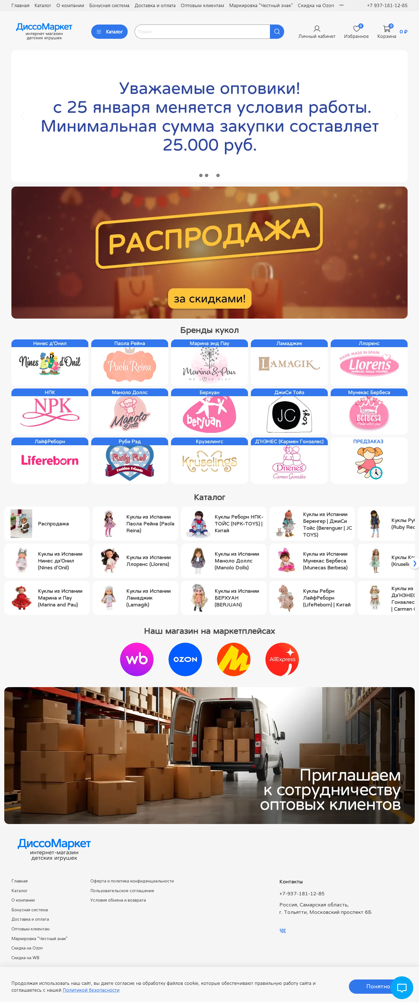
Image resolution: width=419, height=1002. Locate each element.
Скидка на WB (25, 957)
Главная (20, 5)
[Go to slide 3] (212, 175)
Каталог (42, 5)
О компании (70, 5)
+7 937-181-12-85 (387, 5)
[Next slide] (396, 116)
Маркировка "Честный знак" (261, 5)
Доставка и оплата (155, 5)
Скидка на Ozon (316, 5)
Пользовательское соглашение (122, 890)
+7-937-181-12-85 (302, 893)
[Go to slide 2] (206, 175)
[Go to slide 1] (201, 175)
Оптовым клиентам (202, 5)
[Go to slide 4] (218, 175)
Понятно (378, 986)
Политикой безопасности (91, 990)
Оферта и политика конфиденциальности (132, 880)
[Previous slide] (23, 116)
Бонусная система (109, 5)
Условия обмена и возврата (118, 900)
